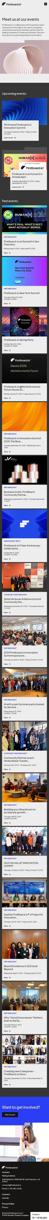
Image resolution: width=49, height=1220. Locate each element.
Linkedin (5, 1198)
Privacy (5, 1207)
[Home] (11, 3)
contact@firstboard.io (11, 1185)
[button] (45, 4)
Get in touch (10, 1114)
